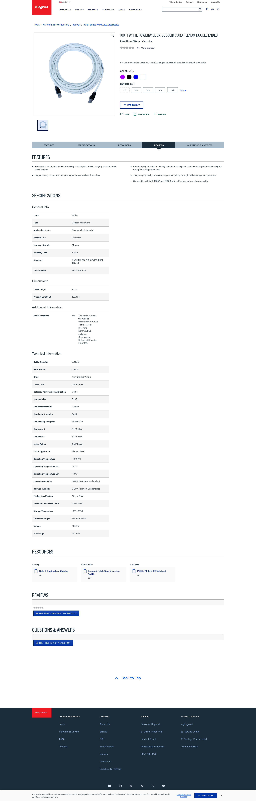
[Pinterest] (141, 786)
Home (37, 24)
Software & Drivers (69, 731)
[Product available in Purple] (122, 77)
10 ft (148, 90)
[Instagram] (120, 786)
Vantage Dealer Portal (195, 739)
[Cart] (218, 9)
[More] (183, 90)
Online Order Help (153, 731)
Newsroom (105, 761)
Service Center (191, 731)
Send (126, 114)
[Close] (221, 795)
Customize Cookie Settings (184, 795)
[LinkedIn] (131, 786)
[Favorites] (207, 9)
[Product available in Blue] (135, 77)
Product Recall (148, 739)
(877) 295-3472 (148, 753)
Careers (104, 753)
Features (48, 145)
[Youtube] (163, 786)
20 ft (173, 90)
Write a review (148, 48)
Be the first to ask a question (53, 642)
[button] (112, 35)
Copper (76, 24)
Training (63, 746)
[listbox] (74, 74)
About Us (105, 724)
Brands (103, 731)
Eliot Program (107, 746)
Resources (124, 145)
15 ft (160, 90)
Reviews (159, 145)
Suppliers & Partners (110, 768)
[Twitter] (152, 786)
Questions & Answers (199, 145)
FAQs (62, 739)
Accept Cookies (205, 795)
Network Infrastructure (56, 24)
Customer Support (150, 724)
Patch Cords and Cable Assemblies (101, 24)
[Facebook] (109, 786)
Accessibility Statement (152, 746)
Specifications (86, 145)
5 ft (136, 90)
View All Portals (189, 746)
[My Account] (212, 9)
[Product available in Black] (129, 77)
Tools (62, 724)
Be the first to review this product (57, 614)
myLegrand (187, 724)
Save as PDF (143, 114)
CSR (102, 739)
